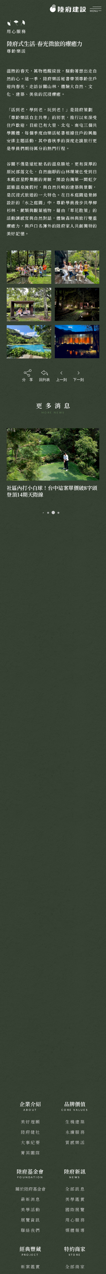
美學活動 (31, 1210)
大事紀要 (31, 1142)
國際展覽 (75, 1210)
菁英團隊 (31, 1153)
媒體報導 (75, 1230)
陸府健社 (31, 1132)
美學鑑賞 (75, 1199)
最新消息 (31, 1199)
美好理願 (31, 1122)
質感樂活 (75, 1142)
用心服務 (75, 1220)
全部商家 (75, 1267)
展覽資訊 (31, 1220)
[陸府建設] (68, 8)
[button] (43, 513)
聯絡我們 (31, 1230)
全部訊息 (75, 1189)
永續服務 (75, 1132)
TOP (99, 1075)
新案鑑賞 (31, 1267)
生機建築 (75, 1122)
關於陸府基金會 (30, 1189)
